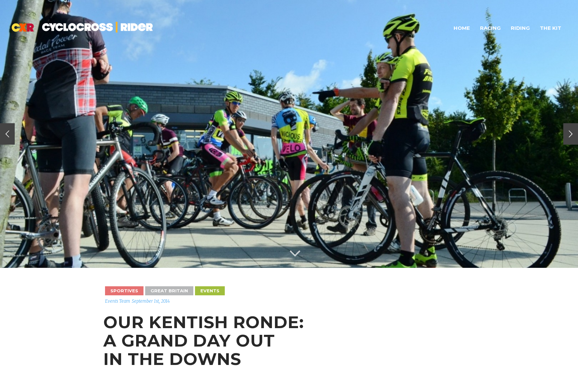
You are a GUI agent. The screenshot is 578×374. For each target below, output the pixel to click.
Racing (490, 28)
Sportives (124, 290)
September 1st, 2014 (151, 301)
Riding (520, 28)
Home (462, 28)
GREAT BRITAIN (169, 290)
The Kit (550, 28)
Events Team (117, 301)
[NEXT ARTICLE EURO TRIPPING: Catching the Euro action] (570, 134)
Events (209, 290)
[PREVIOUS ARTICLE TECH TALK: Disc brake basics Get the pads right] (7, 134)
